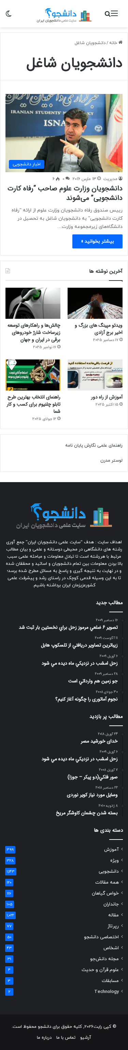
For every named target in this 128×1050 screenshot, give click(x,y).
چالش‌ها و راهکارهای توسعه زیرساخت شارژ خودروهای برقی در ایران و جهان (34, 332)
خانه (113, 43)
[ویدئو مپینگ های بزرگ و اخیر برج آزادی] (95, 303)
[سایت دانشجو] (64, 14)
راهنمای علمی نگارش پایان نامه (94, 445)
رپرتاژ (113, 926)
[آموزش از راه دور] (95, 375)
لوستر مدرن (111, 461)
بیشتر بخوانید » (97, 241)
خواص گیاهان (105, 893)
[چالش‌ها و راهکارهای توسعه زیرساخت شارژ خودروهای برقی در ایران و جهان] (32, 303)
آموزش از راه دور (107, 397)
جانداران (111, 904)
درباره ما (44, 1038)
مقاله (113, 915)
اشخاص (111, 948)
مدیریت (110, 179)
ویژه (114, 860)
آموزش (111, 849)
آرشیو (85, 1038)
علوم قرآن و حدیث (100, 970)
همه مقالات (107, 882)
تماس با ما (65, 1038)
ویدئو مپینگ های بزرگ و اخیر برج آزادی (99, 329)
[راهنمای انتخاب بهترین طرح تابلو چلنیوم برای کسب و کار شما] (32, 375)
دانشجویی (109, 871)
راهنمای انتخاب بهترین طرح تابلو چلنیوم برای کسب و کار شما (33, 404)
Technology (106, 991)
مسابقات (110, 981)
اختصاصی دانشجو (101, 937)
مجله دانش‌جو (104, 959)
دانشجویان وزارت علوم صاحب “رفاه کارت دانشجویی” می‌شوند (65, 193)
